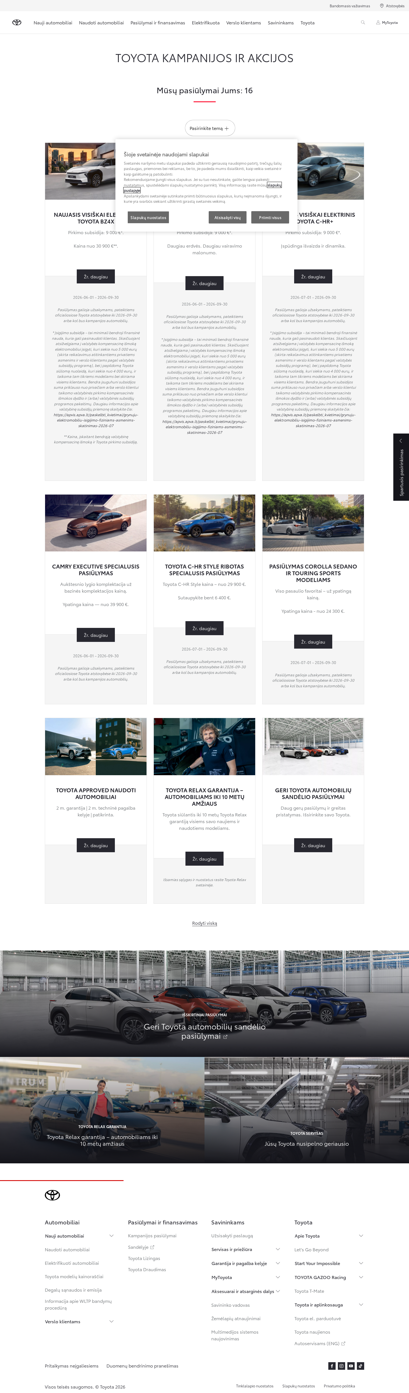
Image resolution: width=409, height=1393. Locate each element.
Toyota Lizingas (144, 1258)
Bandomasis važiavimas (350, 5)
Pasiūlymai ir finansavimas (158, 22)
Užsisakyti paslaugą (232, 1235)
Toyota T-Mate (309, 1290)
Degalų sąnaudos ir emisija (73, 1289)
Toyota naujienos (312, 1331)
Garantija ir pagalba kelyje (239, 1263)
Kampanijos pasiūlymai (152, 1235)
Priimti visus (270, 217)
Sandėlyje (141, 1246)
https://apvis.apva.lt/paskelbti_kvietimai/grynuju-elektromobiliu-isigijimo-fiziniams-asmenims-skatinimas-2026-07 (96, 420)
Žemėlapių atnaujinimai (236, 1318)
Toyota (308, 22)
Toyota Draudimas (147, 1269)
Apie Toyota (307, 1235)
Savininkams (281, 22)
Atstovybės (395, 5)
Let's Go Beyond (311, 1249)
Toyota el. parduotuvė (317, 1318)
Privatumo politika (339, 1385)
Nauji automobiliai (53, 22)
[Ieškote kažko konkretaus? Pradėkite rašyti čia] (363, 22)
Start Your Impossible (317, 1263)
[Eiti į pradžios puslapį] (16, 22)
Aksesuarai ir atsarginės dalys (243, 1291)
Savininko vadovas (230, 1304)
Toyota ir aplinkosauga (319, 1304)
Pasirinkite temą (206, 128)
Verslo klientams (243, 22)
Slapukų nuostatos (298, 1385)
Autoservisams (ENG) (320, 1343)
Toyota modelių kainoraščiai (74, 1276)
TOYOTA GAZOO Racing (320, 1277)
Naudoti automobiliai (101, 22)
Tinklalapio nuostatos (254, 1385)
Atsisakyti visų (228, 217)
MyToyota (390, 22)
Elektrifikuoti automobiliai (72, 1262)
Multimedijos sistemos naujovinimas (235, 1334)
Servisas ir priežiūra (232, 1249)
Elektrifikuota (206, 22)
